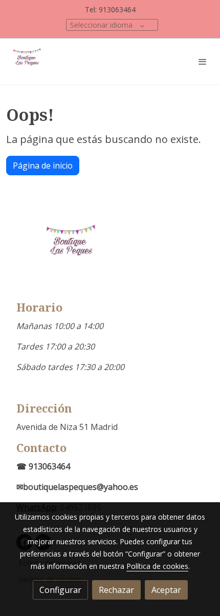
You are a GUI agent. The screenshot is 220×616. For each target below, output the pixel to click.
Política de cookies (157, 566)
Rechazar (116, 590)
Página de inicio (43, 165)
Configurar (60, 590)
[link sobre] (110, 254)
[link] (28, 61)
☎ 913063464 (43, 466)
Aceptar (166, 590)
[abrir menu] (202, 61)
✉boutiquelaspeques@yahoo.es (77, 486)
